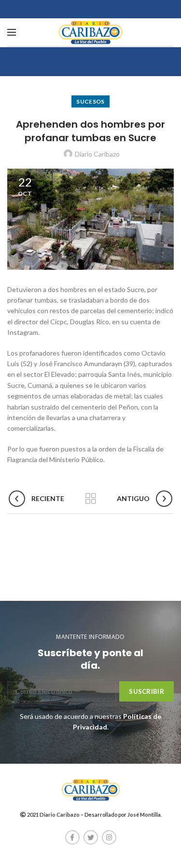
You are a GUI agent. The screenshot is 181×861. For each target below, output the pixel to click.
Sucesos (90, 101)
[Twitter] (91, 837)
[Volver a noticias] (91, 498)
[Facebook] (72, 837)
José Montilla (144, 814)
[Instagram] (109, 837)
